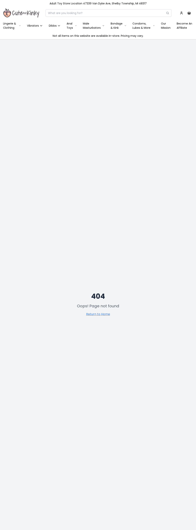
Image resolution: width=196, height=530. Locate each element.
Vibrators (33, 26)
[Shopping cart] (189, 13)
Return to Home (98, 314)
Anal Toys (70, 26)
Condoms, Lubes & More (141, 26)
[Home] (21, 13)
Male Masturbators (92, 26)
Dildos (53, 26)
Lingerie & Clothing (9, 26)
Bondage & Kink (116, 26)
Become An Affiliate (184, 26)
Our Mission (166, 26)
